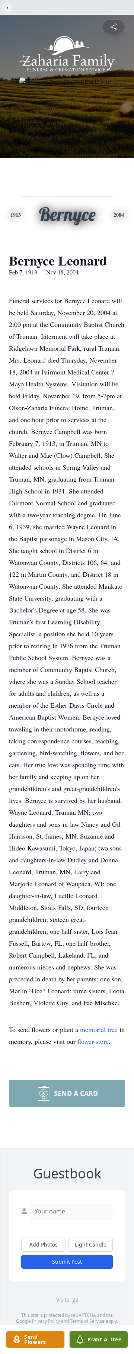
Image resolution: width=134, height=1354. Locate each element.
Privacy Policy (46, 1321)
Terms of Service (87, 1321)
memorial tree (99, 1029)
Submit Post (67, 1261)
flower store (93, 1041)
